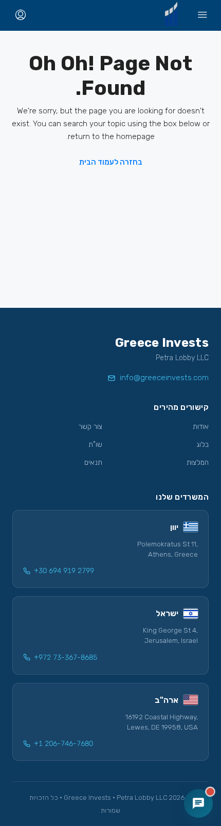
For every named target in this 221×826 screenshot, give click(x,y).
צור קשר (90, 426)
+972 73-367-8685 (65, 657)
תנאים (93, 462)
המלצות (198, 462)
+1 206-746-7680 (63, 743)
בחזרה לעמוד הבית (110, 162)
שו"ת (95, 444)
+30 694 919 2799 (64, 570)
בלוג (202, 444)
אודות (201, 426)
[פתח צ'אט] (198, 803)
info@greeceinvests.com (164, 377)
